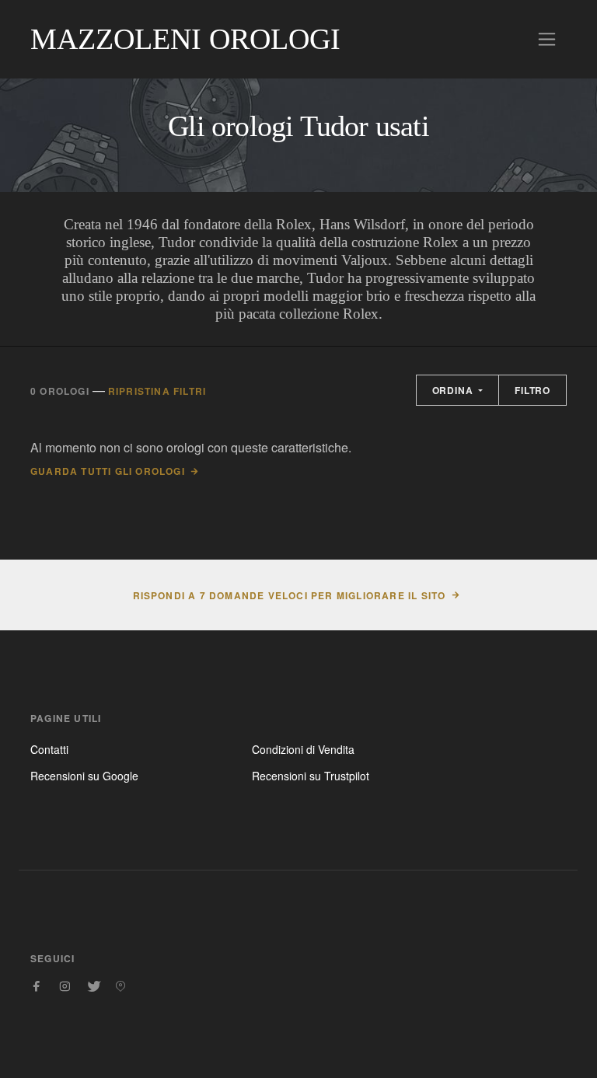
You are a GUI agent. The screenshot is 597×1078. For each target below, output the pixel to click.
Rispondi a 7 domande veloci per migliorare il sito (289, 595)
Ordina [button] (454, 390)
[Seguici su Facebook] (37, 986)
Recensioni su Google (84, 775)
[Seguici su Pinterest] (120, 986)
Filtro (532, 390)
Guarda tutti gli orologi (107, 471)
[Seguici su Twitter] (92, 986)
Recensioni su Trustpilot (310, 775)
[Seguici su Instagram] (65, 986)
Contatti (49, 749)
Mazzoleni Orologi (185, 39)
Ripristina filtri (157, 391)
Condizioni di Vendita (303, 749)
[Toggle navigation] (547, 39)
